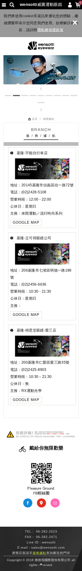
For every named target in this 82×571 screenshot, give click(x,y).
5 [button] (41, 95)
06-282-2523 (46, 531)
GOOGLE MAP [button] (26, 222)
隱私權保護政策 (50, 30)
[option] (41, 69)
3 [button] (24, 95)
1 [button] (8, 95)
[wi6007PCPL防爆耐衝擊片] (41, 69)
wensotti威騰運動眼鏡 (41, 4)
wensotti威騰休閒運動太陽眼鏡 (41, 45)
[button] (41, 88)
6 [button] (49, 95)
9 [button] (73, 95)
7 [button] (57, 95)
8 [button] (65, 95)
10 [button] (41, 102)
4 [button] (32, 95)
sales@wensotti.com (48, 547)
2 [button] (16, 95)
